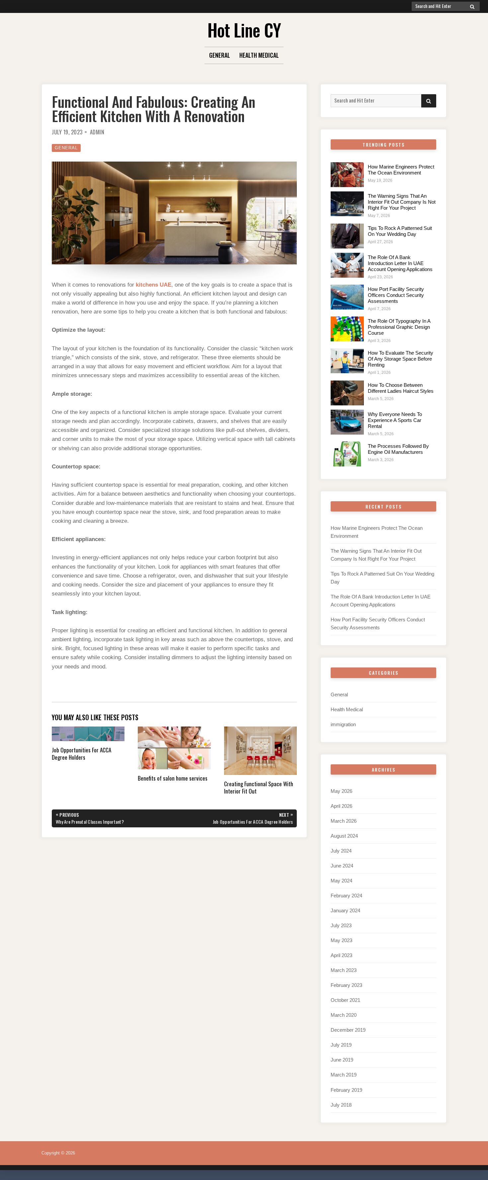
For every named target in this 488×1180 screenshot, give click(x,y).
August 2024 (344, 836)
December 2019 (348, 1030)
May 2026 (341, 791)
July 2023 (341, 925)
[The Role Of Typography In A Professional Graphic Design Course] (347, 328)
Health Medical (259, 55)
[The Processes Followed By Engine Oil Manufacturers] (347, 454)
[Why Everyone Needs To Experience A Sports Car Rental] (347, 422)
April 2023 (341, 955)
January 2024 (345, 910)
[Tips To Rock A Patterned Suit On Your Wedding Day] (347, 236)
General (219, 55)
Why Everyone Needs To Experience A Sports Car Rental (395, 420)
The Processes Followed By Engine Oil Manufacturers (398, 449)
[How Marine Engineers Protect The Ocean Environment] (347, 174)
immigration (343, 724)
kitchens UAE (153, 285)
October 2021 (345, 1000)
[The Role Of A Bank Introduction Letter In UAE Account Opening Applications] (347, 265)
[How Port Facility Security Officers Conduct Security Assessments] (347, 297)
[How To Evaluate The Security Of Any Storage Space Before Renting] (347, 360)
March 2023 (344, 970)
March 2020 (344, 1015)
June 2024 (342, 865)
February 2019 (346, 1090)
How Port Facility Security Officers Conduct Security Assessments (396, 295)
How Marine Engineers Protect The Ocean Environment (401, 169)
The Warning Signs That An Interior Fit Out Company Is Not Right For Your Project (402, 202)
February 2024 (346, 895)
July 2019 (341, 1045)
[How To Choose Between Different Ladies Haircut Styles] (347, 393)
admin (97, 132)
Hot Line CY (244, 29)
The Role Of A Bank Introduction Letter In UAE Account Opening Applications (400, 263)
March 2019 (344, 1074)
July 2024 (341, 851)
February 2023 (346, 985)
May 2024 (341, 880)
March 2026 (344, 821)
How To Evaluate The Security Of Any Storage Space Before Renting (400, 359)
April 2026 (341, 806)
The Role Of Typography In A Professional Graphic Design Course (399, 327)
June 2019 (342, 1060)
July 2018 (341, 1105)
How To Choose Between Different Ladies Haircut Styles (401, 388)
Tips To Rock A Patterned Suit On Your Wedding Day (400, 231)
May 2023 (341, 940)
